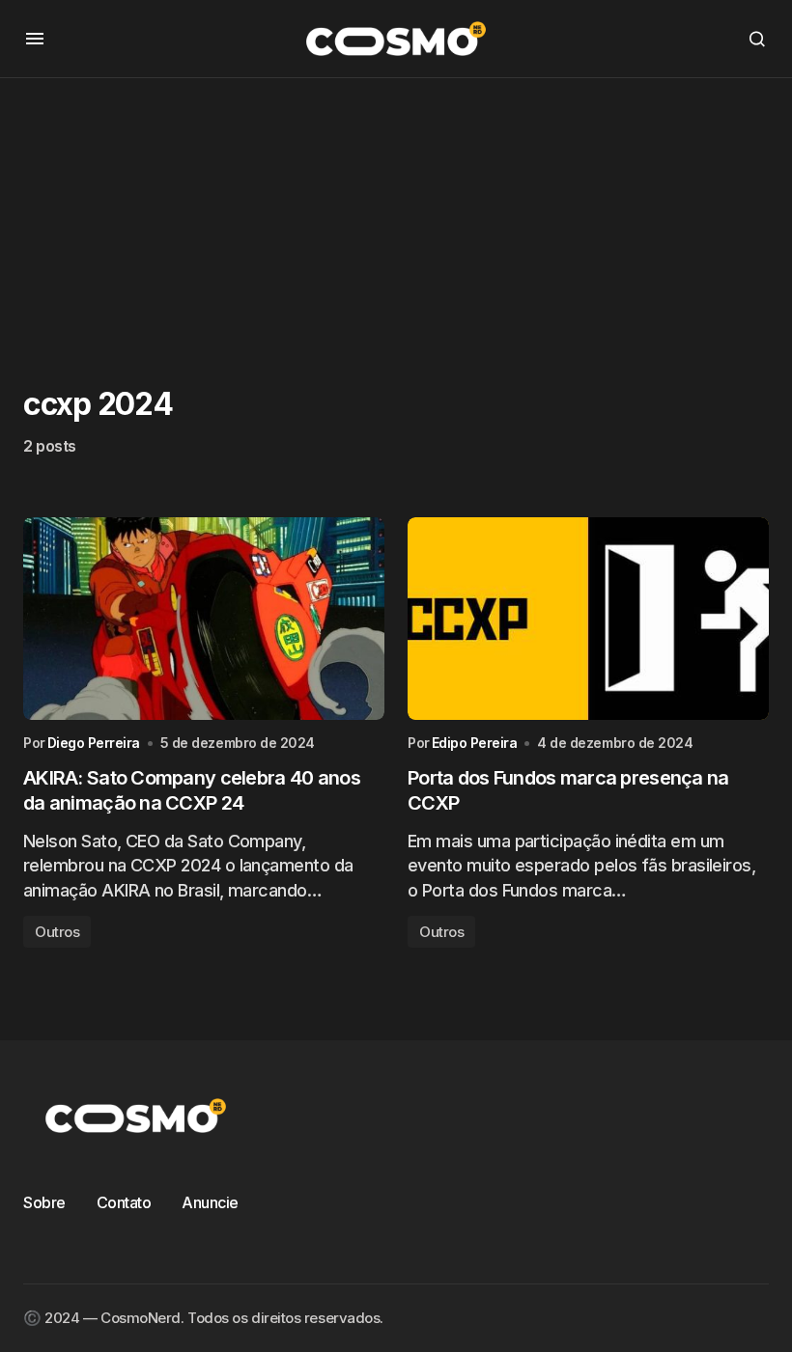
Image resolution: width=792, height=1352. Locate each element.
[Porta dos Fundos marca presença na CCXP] (588, 618)
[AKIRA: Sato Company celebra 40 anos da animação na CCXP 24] (203, 618)
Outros (57, 932)
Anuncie (210, 1202)
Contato (124, 1202)
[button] (34, 38)
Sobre (44, 1202)
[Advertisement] (396, 213)
